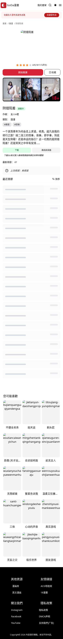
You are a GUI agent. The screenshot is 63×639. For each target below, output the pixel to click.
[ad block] (31, 89)
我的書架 (42, 5)
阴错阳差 (19, 23)
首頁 (4, 23)
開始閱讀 (22, 72)
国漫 (11, 23)
